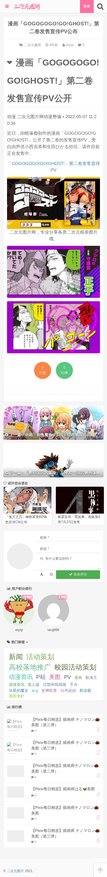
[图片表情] (51, 574)
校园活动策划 (75, 667)
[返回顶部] (100, 870)
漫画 (78, 677)
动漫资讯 (21, 676)
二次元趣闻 (32, 45)
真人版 (33, 684)
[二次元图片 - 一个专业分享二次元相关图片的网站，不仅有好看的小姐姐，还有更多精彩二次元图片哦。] (27, 6)
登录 (86, 6)
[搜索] (100, 6)
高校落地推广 (30, 667)
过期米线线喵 (54, 684)
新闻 (16, 657)
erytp (69, 45)
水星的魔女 (18, 690)
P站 (41, 677)
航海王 (91, 677)
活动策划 (40, 657)
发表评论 (79, 574)
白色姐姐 (68, 690)
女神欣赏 (49, 690)
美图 (55, 677)
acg (35, 690)
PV (67, 677)
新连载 (85, 690)
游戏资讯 (16, 684)
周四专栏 (16, 696)
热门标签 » (19, 642)
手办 (74, 684)
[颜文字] (41, 574)
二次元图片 (15, 871)
